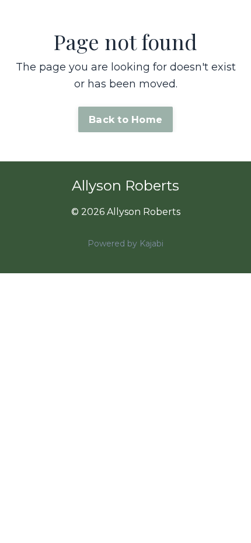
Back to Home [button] (125, 119)
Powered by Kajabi (125, 243)
